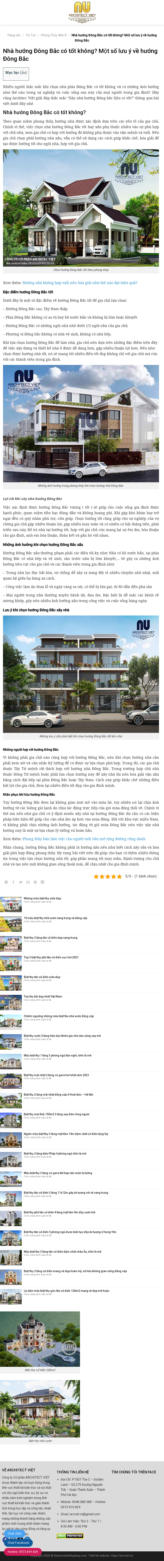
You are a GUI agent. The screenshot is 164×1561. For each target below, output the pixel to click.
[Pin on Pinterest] (35, 883)
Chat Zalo (15, 1533)
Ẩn (23, 72)
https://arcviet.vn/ (122, 1555)
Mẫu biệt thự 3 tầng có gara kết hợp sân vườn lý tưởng (58, 1173)
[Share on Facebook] (13, 883)
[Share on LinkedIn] (42, 883)
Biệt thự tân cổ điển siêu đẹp (42, 977)
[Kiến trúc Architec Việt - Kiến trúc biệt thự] (82, 12)
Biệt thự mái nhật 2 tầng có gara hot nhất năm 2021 (56, 1075)
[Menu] (5, 12)
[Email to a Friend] (28, 883)
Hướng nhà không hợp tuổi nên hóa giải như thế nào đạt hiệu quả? (80, 282)
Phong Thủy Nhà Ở (54, 35)
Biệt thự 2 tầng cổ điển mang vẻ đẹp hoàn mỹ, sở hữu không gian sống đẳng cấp (75, 1271)
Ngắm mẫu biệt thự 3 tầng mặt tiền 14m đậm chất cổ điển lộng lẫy (66, 1133)
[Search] (159, 12)
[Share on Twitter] (20, 883)
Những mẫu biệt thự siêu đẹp (42, 898)
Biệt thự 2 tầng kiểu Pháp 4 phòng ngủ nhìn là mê (55, 1153)
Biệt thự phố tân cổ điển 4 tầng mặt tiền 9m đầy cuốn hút (59, 1212)
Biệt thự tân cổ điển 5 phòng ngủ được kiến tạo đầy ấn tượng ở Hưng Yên (70, 1232)
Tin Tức (31, 35)
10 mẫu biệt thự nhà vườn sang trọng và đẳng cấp (55, 918)
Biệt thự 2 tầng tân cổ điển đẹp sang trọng (50, 937)
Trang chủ (14, 35)
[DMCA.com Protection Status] (70, 1536)
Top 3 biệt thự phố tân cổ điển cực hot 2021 (51, 957)
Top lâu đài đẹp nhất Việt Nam (43, 996)
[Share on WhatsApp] (6, 883)
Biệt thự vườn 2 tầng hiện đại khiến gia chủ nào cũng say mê (62, 1035)
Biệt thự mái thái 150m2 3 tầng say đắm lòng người (56, 1114)
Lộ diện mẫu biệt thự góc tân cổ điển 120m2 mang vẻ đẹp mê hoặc (66, 1290)
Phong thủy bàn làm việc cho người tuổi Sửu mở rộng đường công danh (84, 838)
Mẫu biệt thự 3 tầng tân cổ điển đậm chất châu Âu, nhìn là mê (62, 1251)
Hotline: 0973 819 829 (23, 1552)
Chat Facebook (18, 1543)
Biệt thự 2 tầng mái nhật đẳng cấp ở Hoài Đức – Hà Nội (58, 1094)
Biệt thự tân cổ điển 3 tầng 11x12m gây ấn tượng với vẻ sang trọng (66, 1192)
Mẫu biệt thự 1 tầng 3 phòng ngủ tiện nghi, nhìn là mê (57, 1055)
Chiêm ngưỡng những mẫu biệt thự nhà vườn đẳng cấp (59, 1016)
